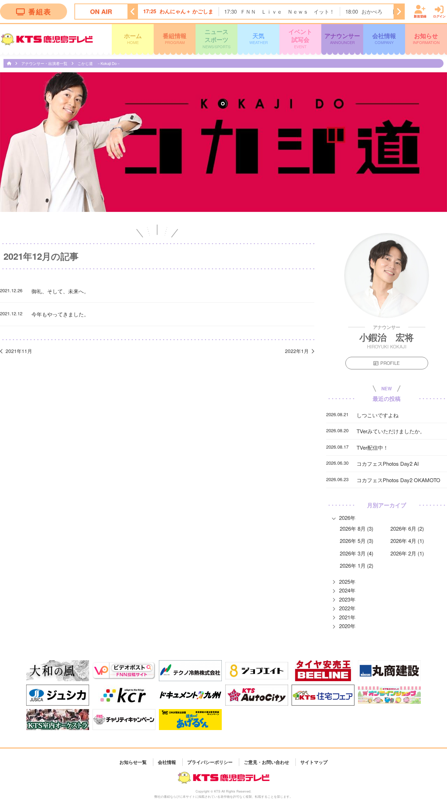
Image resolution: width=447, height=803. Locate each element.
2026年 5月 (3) (356, 540)
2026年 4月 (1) (407, 540)
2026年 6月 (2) (407, 528)
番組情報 (174, 38)
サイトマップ (314, 762)
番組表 (39, 11)
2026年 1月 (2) (356, 565)
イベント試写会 (300, 38)
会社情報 (384, 38)
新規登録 (420, 16)
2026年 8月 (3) (356, 528)
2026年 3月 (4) (356, 553)
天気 (258, 38)
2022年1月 (297, 350)
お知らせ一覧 (133, 762)
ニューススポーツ (216, 38)
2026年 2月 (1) (407, 553)
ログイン (439, 16)
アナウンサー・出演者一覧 (44, 63)
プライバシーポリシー (210, 762)
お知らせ (426, 38)
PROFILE (390, 363)
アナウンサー (342, 38)
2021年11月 (19, 350)
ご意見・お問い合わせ (266, 762)
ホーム (133, 38)
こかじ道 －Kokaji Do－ (99, 63)
